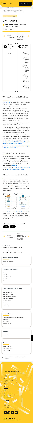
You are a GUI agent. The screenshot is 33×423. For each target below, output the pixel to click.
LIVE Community (7, 395)
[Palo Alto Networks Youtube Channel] (16, 413)
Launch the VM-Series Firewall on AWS (15, 169)
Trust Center (6, 405)
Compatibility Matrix (7, 348)
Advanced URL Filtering (8, 294)
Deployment (7, 358)
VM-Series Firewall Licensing (15, 143)
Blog (5, 378)
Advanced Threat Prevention (9, 296)
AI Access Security (7, 300)
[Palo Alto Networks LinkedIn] (9, 413)
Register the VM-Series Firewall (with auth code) (16, 211)
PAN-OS (5, 274)
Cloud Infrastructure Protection (10, 357)
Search (5, 376)
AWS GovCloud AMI (20, 146)
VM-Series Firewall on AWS (17, 10)
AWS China (14, 165)
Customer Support (8, 393)
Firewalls (5, 273)
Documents (6, 409)
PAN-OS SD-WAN (7, 276)
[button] (32, 338)
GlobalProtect (6, 335)
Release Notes (7, 375)
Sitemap (6, 383)
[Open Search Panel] (11, 4)
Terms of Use (7, 407)
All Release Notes (7, 346)
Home (4, 10)
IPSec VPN (5, 319)
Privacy (5, 404)
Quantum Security (7, 323)
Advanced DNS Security (8, 298)
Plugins (4, 280)
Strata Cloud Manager (8, 261)
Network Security (22, 357)
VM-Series (8, 10)
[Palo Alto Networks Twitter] (12, 413)
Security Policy (6, 321)
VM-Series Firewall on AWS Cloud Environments (13, 11)
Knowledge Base (7, 397)
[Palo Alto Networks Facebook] (5, 413)
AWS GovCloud (6, 102)
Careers (5, 392)
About (5, 390)
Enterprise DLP (6, 304)
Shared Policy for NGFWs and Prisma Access (13, 317)
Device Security (6, 302)
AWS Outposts (8, 185)
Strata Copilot (25, 3)
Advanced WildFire (7, 292)
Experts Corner (6, 350)
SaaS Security (6, 306)
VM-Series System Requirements (22, 167)
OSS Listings (7, 382)
